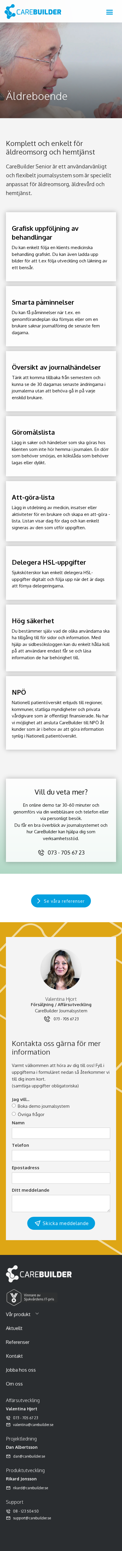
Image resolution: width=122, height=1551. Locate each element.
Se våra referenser (64, 901)
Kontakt (14, 1356)
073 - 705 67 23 (66, 852)
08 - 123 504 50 (26, 1511)
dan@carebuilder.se (29, 1456)
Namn (18, 1123)
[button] (109, 12)
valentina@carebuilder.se (33, 1424)
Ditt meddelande (30, 1190)
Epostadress (25, 1167)
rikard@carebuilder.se (30, 1488)
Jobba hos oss (21, 1370)
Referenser (17, 1342)
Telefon (20, 1145)
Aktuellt (14, 1328)
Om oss (14, 1384)
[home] (34, 11)
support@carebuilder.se (32, 1518)
